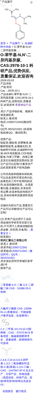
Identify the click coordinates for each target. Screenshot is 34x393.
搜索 (11, 5)
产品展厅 (15, 43)
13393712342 (19, 247)
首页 (3, 43)
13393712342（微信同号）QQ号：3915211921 (16, 254)
